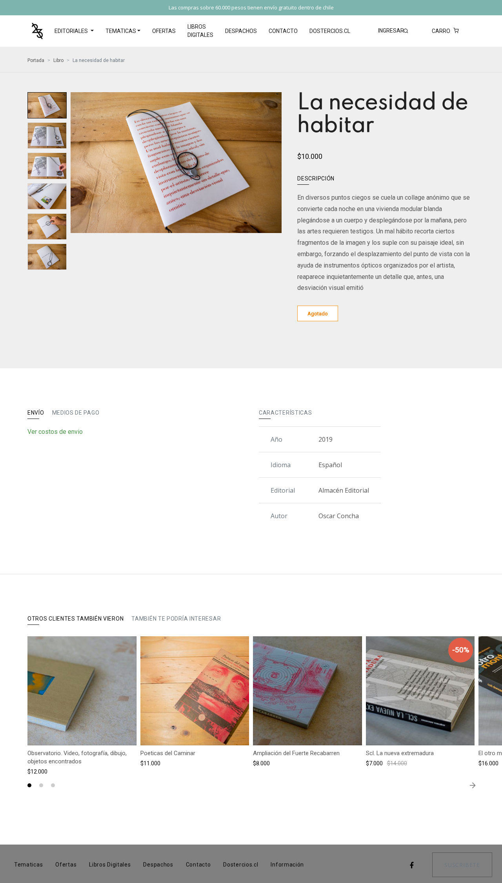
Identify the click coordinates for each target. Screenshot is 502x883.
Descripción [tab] (316, 178)
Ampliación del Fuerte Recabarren (296, 753)
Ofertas (164, 31)
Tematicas (28, 864)
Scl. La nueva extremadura (400, 753)
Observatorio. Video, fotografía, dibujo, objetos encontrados (77, 757)
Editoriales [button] (72, 31)
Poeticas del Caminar (167, 753)
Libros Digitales (200, 31)
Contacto (283, 31)
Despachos (241, 31)
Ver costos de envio (55, 431)
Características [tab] (285, 413)
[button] (29, 785)
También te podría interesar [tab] (176, 618)
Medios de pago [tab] (76, 413)
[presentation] (76, 166)
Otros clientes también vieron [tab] (75, 618)
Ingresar (391, 30)
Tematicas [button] (120, 31)
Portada (35, 60)
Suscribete (462, 864)
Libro (58, 60)
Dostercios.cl (329, 31)
